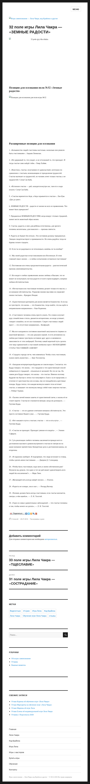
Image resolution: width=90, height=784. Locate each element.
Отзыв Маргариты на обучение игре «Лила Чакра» (31, 704)
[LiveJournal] (33, 513)
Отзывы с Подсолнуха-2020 (22, 714)
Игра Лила (36, 610)
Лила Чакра (15, 615)
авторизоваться (51, 539)
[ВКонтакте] (26, 513)
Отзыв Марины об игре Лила (23, 708)
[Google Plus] (36, 513)
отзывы (52, 615)
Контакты (13, 769)
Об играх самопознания (20, 658)
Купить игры (14, 758)
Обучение (13, 763)
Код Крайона (49, 610)
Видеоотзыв (15, 610)
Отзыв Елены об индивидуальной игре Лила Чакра (31, 711)
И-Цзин (26, 610)
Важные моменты (18, 665)
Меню (76, 9)
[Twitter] (29, 513)
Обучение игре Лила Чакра (34, 615)
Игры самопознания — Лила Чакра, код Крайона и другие (28, 777)
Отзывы (14, 661)
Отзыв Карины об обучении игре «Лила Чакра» (30, 701)
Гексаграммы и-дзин (37, 519)
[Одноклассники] (31, 513)
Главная (12, 729)
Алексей (15, 519)
